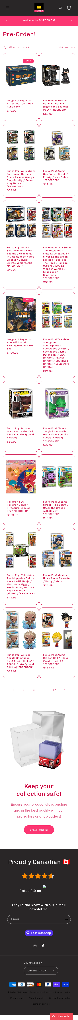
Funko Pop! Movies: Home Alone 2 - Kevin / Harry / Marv (56, 578)
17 (54, 690)
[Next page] (65, 690)
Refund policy (62, 992)
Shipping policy (37, 998)
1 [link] (13, 690)
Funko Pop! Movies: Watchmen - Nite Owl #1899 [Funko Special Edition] (20, 433)
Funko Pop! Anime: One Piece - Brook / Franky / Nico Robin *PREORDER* (55, 175)
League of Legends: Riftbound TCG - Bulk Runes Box (20, 103)
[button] (7, 8)
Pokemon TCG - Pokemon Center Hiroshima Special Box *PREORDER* (18, 506)
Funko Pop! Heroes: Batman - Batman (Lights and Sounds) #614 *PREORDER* (55, 105)
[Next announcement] (71, 20)
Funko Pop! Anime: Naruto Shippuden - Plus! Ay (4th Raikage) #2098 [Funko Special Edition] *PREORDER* (20, 660)
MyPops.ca (23, 992)
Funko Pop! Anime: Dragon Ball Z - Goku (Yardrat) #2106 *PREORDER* (56, 659)
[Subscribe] (66, 919)
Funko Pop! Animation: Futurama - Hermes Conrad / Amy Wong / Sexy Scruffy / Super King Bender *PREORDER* (21, 178)
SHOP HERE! (39, 829)
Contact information (60, 998)
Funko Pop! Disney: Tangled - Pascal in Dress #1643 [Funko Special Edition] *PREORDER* (55, 434)
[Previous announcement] (7, 20)
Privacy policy (18, 998)
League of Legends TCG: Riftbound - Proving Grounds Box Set (20, 344)
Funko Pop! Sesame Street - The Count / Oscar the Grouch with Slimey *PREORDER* (56, 507)
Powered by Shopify (41, 992)
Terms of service (41, 1004)
